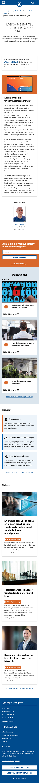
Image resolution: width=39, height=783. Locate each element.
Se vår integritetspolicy (18, 264)
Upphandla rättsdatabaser (10, 735)
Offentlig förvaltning (13, 539)
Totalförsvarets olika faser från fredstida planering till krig (19, 592)
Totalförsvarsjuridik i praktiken (21, 382)
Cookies (4, 742)
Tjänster (10, 11)
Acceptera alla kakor (19, 767)
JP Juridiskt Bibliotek (11, 62)
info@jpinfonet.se (8, 721)
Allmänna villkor (7, 738)
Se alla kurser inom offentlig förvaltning (19, 397)
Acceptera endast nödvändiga (19, 773)
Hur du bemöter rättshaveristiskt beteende (23, 344)
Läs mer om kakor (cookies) (11, 761)
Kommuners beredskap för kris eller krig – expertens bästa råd (18, 658)
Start (3, 11)
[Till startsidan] (19, 5)
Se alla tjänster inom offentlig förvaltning (19, 472)
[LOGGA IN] (32, 3)
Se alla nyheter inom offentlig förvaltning (19, 688)
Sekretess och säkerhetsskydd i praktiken (23, 306)
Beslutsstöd (18, 11)
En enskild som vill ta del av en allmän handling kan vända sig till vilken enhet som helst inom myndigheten (19, 527)
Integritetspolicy (7, 732)
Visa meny (3, 2)
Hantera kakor (19, 779)
